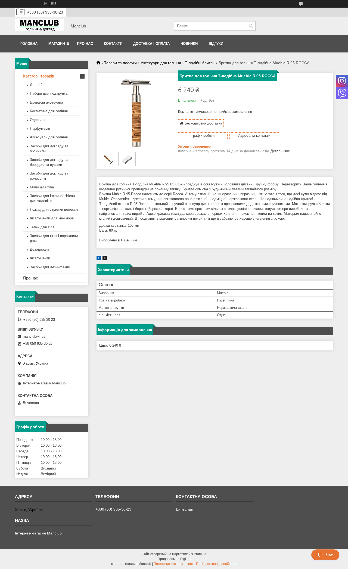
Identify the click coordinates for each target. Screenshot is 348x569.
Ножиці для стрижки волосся (54, 209)
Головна (29, 44)
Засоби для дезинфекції (50, 267)
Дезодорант (39, 249)
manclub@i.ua (34, 336)
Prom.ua (200, 554)
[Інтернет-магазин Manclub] (39, 25)
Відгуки (216, 44)
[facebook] (99, 259)
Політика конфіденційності (217, 564)
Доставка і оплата (151, 44)
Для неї (36, 85)
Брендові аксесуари (46, 102)
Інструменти (40, 258)
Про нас (85, 44)
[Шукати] (251, 26)
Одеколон (38, 120)
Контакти (113, 44)
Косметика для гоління (49, 111)
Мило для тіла (42, 187)
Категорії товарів (38, 76)
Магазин (56, 44)
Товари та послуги (120, 63)
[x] (104, 259)
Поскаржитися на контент (174, 564)
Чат (329, 555)
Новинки (189, 44)
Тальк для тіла (42, 227)
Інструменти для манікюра (52, 218)
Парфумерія (40, 128)
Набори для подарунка (48, 93)
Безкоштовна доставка (203, 123)
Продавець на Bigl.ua (174, 559)
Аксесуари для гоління (161, 63)
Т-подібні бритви (200, 63)
